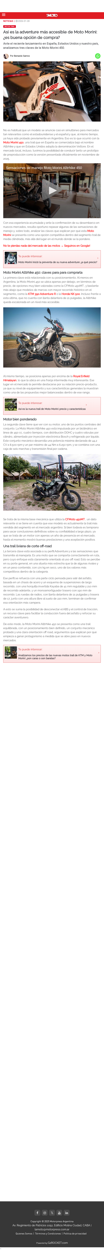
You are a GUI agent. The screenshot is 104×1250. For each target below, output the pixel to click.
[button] (52, 190)
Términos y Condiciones (48, 1233)
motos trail (9, 26)
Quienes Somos (24, 1233)
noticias (8, 21)
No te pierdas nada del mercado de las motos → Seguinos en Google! (46, 245)
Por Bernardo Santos (20, 56)
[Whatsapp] (97, 56)
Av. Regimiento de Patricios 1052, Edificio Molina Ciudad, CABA (51, 1225)
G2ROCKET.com (58, 1242)
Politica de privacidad (75, 1233)
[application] (52, 190)
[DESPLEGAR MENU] (3, 15)
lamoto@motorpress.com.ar (52, 1229)
